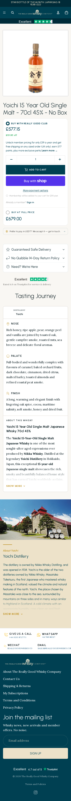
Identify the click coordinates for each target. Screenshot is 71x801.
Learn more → (50, 150)
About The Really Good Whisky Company (32, 671)
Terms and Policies (35, 784)
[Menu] (4, 12)
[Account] (58, 12)
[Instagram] (35, 792)
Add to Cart (38, 169)
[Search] (12, 12)
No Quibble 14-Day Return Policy (35, 258)
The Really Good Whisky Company (39, 776)
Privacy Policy (13, 707)
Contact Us (11, 679)
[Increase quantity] (59, 159)
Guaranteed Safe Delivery (31, 249)
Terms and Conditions (19, 700)
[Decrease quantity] (11, 159)
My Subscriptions (15, 693)
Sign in (30, 202)
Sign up (35, 753)
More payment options (35, 190)
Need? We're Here (24, 267)
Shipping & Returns (17, 686)
